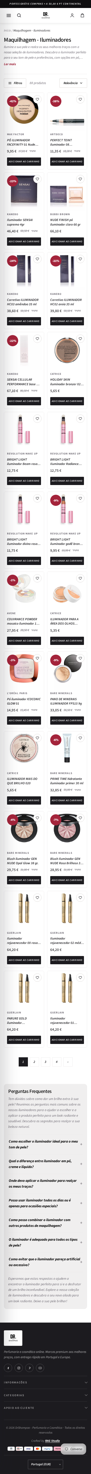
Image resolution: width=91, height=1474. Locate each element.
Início (7, 30)
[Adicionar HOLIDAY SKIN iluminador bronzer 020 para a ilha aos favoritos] (80, 339)
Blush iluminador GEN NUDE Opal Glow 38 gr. (23, 861)
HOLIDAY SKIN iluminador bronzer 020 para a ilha (66, 381)
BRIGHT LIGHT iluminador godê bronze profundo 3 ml (66, 541)
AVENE (11, 613)
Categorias (14, 1395)
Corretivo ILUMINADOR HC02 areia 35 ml (66, 302)
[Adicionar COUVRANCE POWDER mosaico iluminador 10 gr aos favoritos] (37, 578)
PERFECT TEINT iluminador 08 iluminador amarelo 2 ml (65, 142)
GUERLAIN (14, 932)
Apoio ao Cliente (19, 1408)
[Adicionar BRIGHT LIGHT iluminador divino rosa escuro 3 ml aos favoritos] (37, 498)
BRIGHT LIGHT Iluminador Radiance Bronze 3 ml (64, 461)
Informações (15, 1382)
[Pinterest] (29, 1368)
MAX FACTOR (15, 134)
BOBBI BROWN (60, 214)
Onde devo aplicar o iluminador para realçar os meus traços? (43, 1183)
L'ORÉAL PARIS (17, 693)
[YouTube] (40, 1368)
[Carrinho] (82, 15)
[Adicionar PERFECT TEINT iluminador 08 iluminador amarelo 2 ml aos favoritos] (80, 99)
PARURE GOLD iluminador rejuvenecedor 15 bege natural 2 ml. (22, 1020)
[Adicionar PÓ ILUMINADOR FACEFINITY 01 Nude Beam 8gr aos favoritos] (37, 99)
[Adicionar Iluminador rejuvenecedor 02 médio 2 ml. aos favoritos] (80, 898)
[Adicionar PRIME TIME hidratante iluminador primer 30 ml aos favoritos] (80, 738)
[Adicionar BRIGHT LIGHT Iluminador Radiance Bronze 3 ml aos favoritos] (80, 419)
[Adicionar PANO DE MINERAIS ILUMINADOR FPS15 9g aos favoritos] (80, 658)
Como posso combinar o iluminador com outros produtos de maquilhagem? (39, 1222)
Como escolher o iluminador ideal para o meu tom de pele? (43, 1144)
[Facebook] (8, 1368)
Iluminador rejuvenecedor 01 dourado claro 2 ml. (63, 1020)
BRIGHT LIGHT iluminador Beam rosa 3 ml (23, 461)
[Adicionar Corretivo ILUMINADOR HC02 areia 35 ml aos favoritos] (80, 259)
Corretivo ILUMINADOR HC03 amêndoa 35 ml (23, 302)
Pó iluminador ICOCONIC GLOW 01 (24, 701)
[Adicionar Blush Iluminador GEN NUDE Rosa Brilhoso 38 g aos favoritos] (80, 818)
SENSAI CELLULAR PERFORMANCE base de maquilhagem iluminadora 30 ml (23, 381)
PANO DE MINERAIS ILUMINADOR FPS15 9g (66, 701)
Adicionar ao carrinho (24, 161)
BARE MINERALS (61, 693)
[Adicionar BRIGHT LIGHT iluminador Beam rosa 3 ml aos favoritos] (37, 419)
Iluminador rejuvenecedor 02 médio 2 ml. (66, 940)
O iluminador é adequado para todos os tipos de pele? (43, 1242)
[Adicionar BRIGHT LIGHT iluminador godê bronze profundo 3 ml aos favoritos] (80, 498)
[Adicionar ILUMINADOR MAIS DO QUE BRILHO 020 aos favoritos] (37, 738)
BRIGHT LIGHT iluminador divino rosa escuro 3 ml (22, 541)
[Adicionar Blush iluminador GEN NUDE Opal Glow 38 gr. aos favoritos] (37, 818)
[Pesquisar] (19, 15)
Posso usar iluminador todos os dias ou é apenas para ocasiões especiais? (40, 1203)
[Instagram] (19, 1368)
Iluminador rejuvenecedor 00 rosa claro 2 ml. (22, 940)
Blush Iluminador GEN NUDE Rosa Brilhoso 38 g (66, 861)
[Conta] (72, 15)
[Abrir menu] (9, 15)
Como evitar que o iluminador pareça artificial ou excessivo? (44, 1262)
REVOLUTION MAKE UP (22, 453)
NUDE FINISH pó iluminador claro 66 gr (65, 222)
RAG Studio (52, 1441)
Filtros (18, 83)
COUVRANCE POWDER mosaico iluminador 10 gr (22, 621)
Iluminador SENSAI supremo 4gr (20, 222)
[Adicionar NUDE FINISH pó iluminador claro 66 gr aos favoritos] (80, 179)
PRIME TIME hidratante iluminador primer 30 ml (66, 781)
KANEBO (12, 214)
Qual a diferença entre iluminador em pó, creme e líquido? (40, 1164)
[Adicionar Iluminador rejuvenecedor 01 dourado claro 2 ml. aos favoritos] (80, 977)
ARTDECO (56, 134)
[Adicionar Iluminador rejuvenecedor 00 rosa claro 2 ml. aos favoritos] (37, 898)
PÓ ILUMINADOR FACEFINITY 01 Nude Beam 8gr (21, 142)
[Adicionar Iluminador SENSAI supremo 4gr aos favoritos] (37, 179)
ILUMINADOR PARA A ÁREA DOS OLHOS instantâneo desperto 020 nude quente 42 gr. (66, 621)
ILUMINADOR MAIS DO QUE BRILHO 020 (22, 781)
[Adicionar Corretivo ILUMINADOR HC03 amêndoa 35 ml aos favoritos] (37, 259)
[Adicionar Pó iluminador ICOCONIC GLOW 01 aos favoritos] (37, 658)
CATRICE (56, 374)
